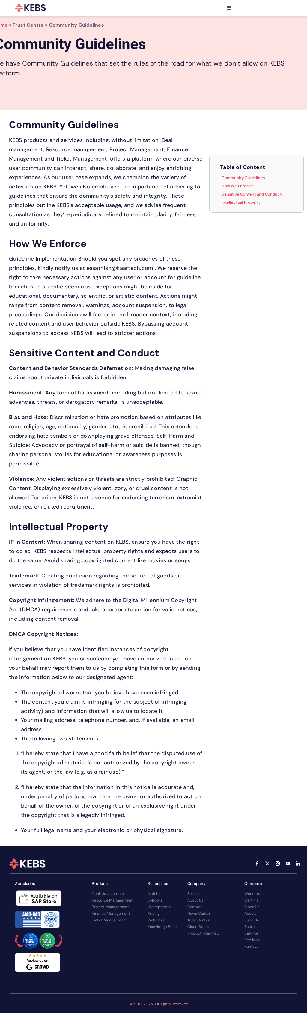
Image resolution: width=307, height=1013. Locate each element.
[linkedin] (298, 863)
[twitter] (267, 863)
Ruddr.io (251, 920)
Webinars (156, 920)
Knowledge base (162, 926)
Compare (253, 883)
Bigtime (251, 933)
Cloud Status (198, 926)
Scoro (249, 926)
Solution (194, 893)
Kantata (251, 946)
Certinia (251, 900)
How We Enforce (237, 185)
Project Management (110, 907)
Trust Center (198, 920)
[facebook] (257, 863)
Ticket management (109, 920)
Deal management (108, 893)
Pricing (153, 913)
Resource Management (112, 900)
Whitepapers (159, 907)
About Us (195, 900)
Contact (194, 907)
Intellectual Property (241, 202)
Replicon (252, 940)
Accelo (250, 913)
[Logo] (30, 7)
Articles (154, 893)
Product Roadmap (203, 933)
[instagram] (278, 863)
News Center (198, 913)
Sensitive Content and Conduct (252, 194)
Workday (252, 893)
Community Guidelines (243, 177)
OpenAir (251, 907)
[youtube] (288, 863)
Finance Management (111, 913)
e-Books (155, 900)
